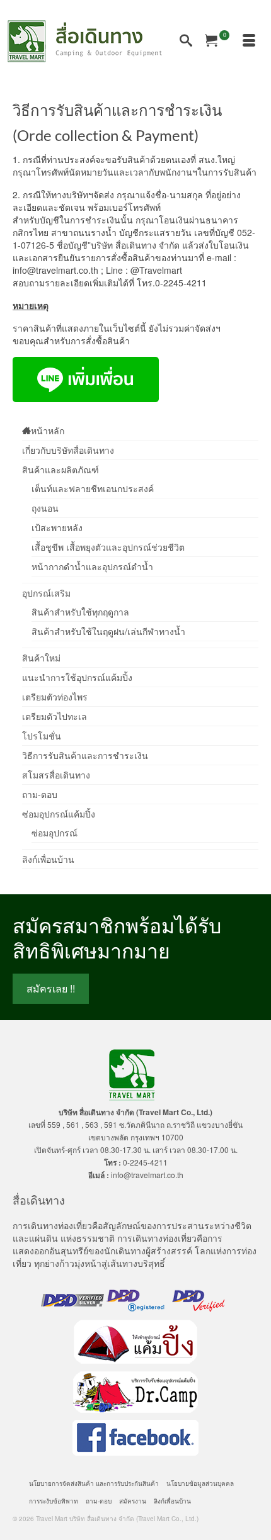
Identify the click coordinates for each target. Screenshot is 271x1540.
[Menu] (249, 41)
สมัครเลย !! (50, 988)
